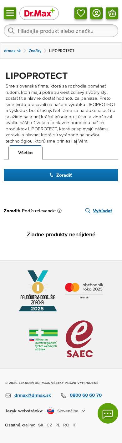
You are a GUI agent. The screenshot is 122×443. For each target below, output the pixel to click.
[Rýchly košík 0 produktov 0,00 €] (112, 13)
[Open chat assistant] (108, 413)
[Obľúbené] (80, 13)
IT (74, 424)
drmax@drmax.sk (32, 395)
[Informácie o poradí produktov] (61, 211)
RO (66, 424)
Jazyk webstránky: (24, 410)
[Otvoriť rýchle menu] (10, 13)
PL (57, 424)
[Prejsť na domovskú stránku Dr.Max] (39, 13)
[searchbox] (61, 30)
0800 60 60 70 (86, 395)
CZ (49, 424)
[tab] (25, 152)
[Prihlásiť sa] (96, 13)
